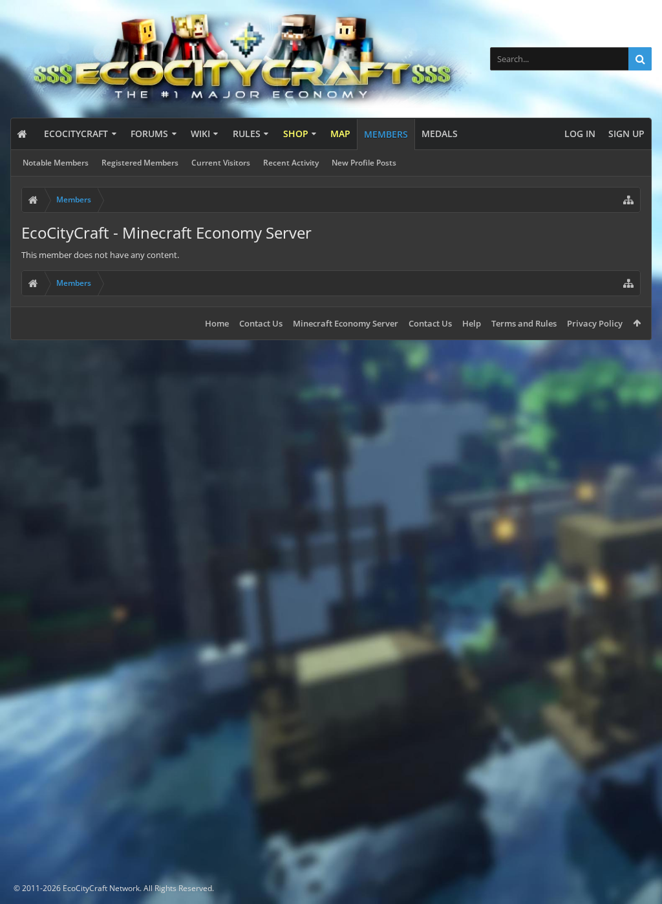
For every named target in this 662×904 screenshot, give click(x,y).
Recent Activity (291, 162)
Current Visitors (220, 162)
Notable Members (56, 162)
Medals (440, 133)
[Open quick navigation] (628, 200)
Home (217, 323)
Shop (295, 133)
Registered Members (139, 162)
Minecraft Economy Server (345, 323)
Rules (247, 133)
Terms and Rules (524, 323)
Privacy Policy (595, 323)
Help (471, 323)
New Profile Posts (364, 162)
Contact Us (261, 323)
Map (340, 133)
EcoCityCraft (76, 133)
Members (386, 134)
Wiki (200, 133)
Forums (149, 133)
